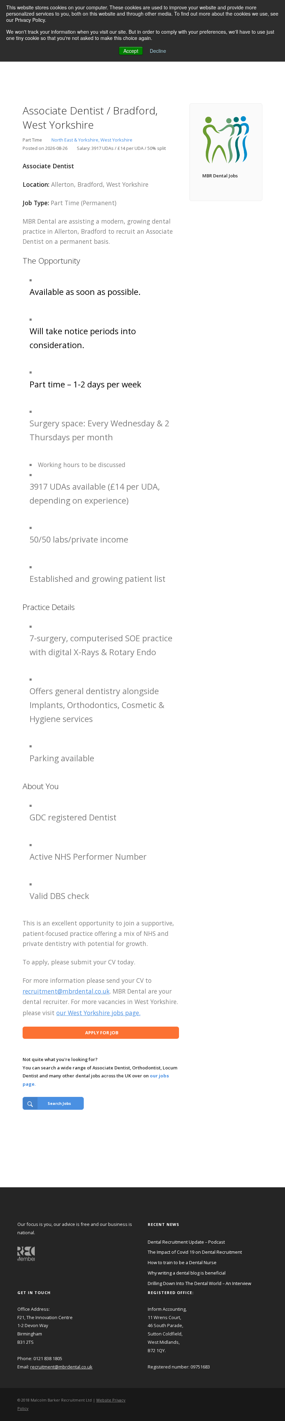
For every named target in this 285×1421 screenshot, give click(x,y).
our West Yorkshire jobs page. (98, 1013)
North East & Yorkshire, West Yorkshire (91, 140)
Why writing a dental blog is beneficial (187, 1273)
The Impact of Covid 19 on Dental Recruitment (195, 1252)
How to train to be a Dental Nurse (182, 1262)
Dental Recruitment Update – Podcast (186, 1242)
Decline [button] (158, 50)
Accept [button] (130, 50)
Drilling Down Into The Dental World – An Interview (199, 1283)
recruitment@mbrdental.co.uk (66, 991)
